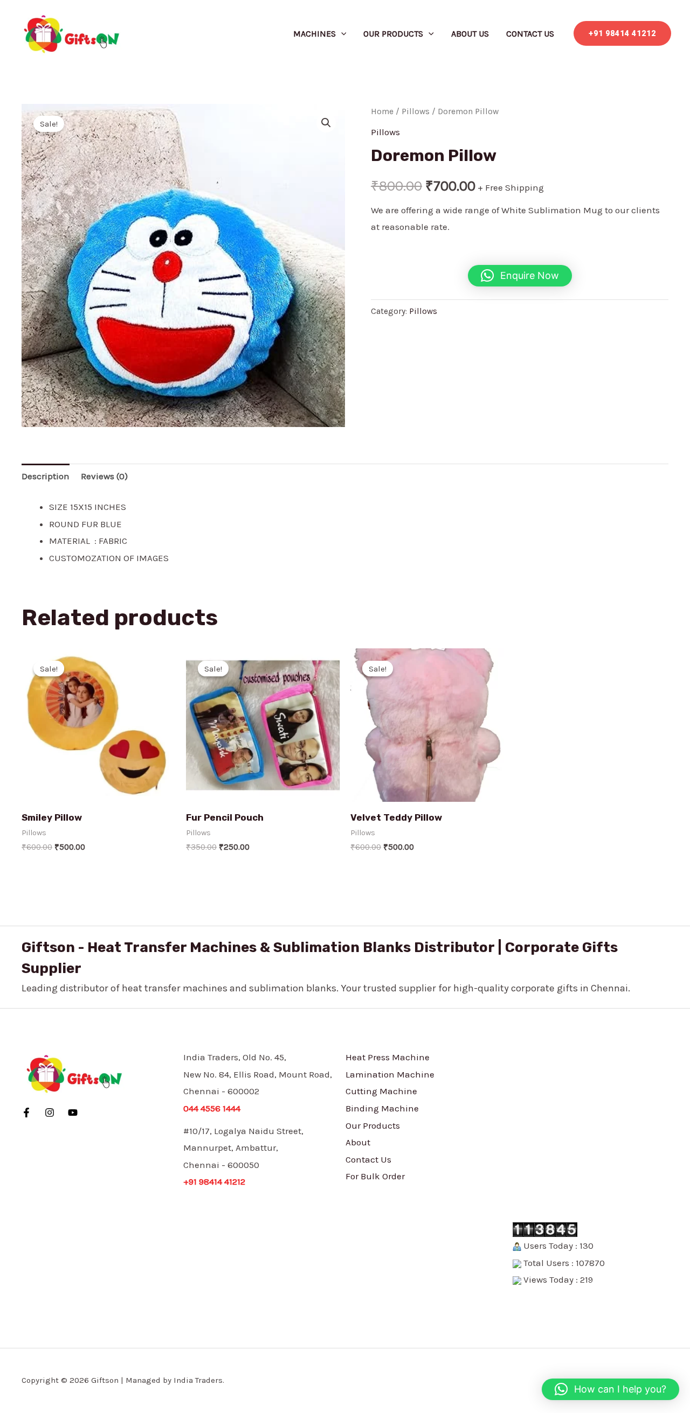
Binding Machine (382, 1108)
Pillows (416, 111)
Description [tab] (46, 476)
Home (382, 111)
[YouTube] (73, 1112)
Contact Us (530, 34)
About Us (470, 34)
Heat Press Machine (388, 1057)
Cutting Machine (381, 1091)
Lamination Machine (390, 1074)
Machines (314, 34)
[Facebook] (26, 1112)
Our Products (393, 34)
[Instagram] (49, 1112)
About (358, 1142)
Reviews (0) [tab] (104, 476)
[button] (341, 34)
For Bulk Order (375, 1176)
